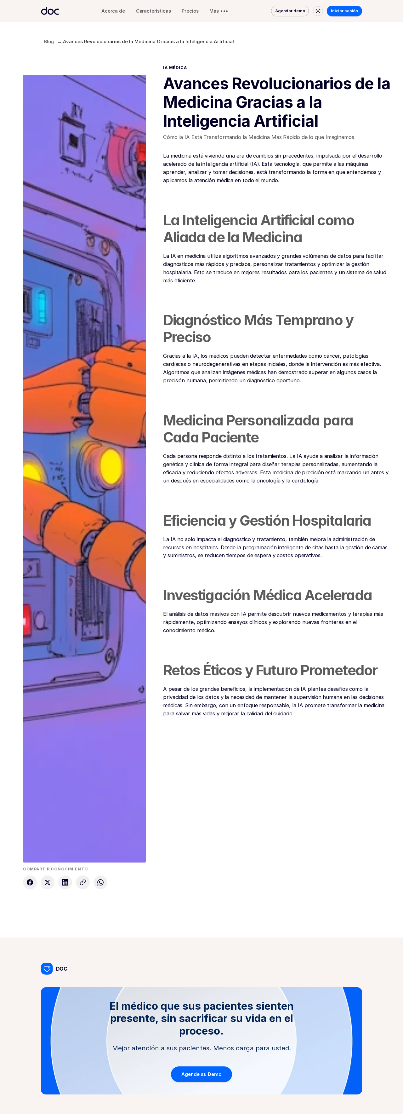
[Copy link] (83, 882)
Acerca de (113, 11)
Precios (190, 11)
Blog (49, 41)
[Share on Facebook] (30, 882)
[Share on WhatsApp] (100, 882)
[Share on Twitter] (47, 882)
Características (153, 11)
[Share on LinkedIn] (65, 882)
